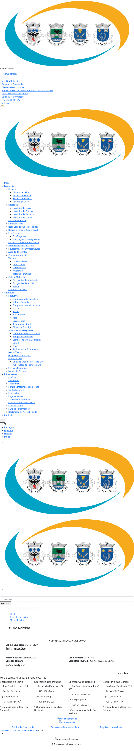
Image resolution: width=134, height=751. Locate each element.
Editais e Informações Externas (23, 386)
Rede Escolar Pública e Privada (23, 226)
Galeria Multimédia (17, 277)
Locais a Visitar (20, 261)
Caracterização (15, 223)
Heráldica (13, 204)
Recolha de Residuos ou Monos (23, 242)
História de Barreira (22, 198)
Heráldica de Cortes (22, 217)
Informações (19, 314)
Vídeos (16, 286)
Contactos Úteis (16, 390)
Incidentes (13, 380)
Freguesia (9, 186)
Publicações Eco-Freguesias (26, 239)
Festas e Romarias (17, 220)
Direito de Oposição (22, 327)
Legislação (13, 393)
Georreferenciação (17, 255)
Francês (8, 433)
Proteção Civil (15, 358)
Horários (4, 103)
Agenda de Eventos (17, 251)
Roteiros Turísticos (22, 273)
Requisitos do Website (111, 727)
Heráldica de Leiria (22, 208)
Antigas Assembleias (23, 336)
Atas (15, 317)
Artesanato (18, 270)
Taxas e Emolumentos (19, 399)
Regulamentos (15, 396)
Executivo (13, 295)
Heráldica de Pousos (23, 211)
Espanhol (8, 430)
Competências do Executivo (26, 305)
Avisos (16, 311)
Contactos (9, 415)
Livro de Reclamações (19, 408)
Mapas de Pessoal (17, 371)
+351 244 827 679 (12, 99)
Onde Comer (19, 264)
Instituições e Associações (21, 245)
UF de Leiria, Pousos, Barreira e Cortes (19, 730)
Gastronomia (19, 267)
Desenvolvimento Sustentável (23, 230)
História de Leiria (21, 192)
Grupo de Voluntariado (19, 355)
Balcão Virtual (15, 352)
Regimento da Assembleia (25, 349)
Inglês (7, 436)
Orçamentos (19, 320)
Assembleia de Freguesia (20, 330)
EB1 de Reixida (17, 620)
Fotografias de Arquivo (24, 283)
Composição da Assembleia (26, 333)
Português (9, 427)
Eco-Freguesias (15, 233)
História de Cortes (21, 201)
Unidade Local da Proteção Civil (28, 361)
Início (7, 182)
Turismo (12, 258)
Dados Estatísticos (17, 289)
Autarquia (9, 292)
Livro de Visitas (15, 405)
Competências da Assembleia (27, 339)
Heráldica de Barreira (23, 214)
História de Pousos (22, 195)
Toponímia (13, 383)
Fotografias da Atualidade (25, 280)
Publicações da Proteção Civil (27, 364)
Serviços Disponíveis (18, 368)
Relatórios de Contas (23, 324)
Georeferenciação (19, 617)
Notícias (12, 377)
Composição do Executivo (25, 299)
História (12, 189)
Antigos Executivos (22, 302)
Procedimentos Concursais (21, 402)
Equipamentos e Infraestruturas (24, 248)
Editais (16, 308)
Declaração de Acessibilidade (22, 411)
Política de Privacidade (23, 727)
